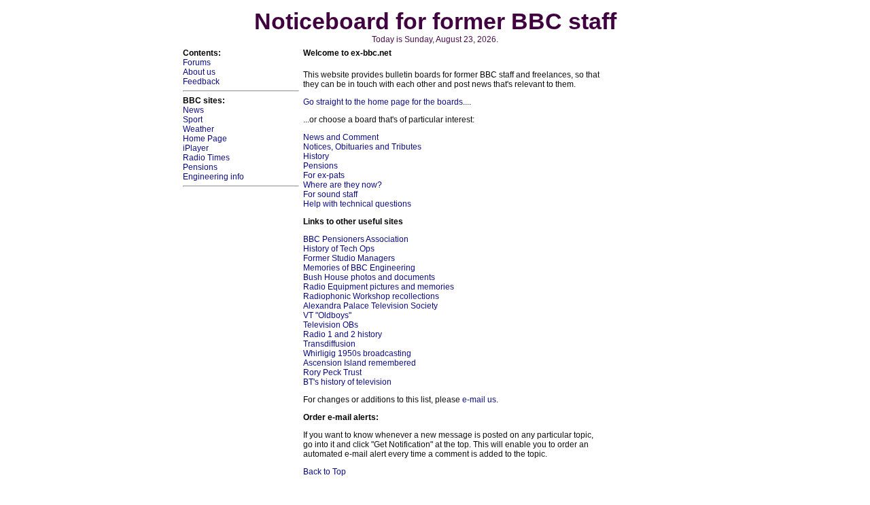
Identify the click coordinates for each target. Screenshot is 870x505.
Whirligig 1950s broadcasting (357, 353)
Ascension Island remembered (359, 363)
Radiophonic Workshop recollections (371, 296)
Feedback (201, 81)
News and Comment (341, 137)
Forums (197, 62)
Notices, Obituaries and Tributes (362, 147)
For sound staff (330, 194)
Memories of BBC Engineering (359, 268)
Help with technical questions (357, 204)
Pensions (200, 167)
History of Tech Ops (339, 249)
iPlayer (196, 148)
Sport (193, 119)
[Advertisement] (646, 252)
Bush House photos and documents (369, 277)
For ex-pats (324, 175)
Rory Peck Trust (332, 372)
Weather (198, 129)
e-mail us (479, 399)
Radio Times (206, 157)
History (316, 156)
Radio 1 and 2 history (342, 334)
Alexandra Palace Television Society (370, 306)
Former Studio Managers (349, 258)
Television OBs (330, 325)
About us (199, 72)
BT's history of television (347, 382)
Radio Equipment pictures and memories (378, 287)
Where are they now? (342, 185)
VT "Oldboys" (327, 315)
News (193, 110)
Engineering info (213, 176)
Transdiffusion (329, 344)
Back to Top (324, 471)
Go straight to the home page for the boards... (386, 102)
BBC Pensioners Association (355, 239)
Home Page (205, 138)
